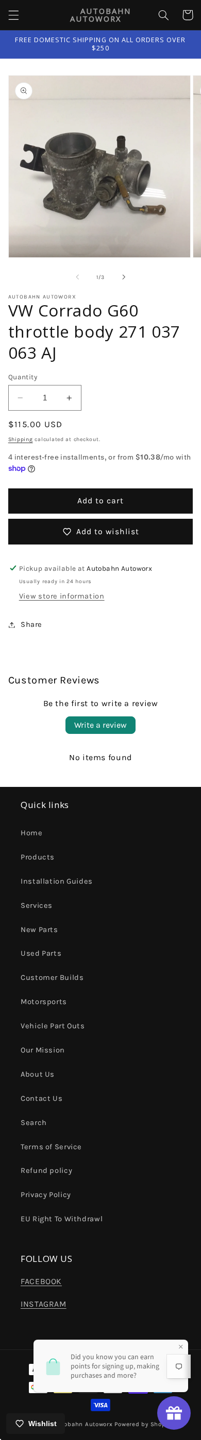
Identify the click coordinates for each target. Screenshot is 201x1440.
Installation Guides (57, 881)
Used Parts (41, 953)
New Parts (39, 929)
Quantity (22, 377)
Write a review (100, 725)
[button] (13, 15)
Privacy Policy (46, 1194)
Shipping (20, 439)
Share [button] (31, 624)
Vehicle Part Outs (53, 1026)
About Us (38, 1074)
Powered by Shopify (143, 1424)
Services (37, 905)
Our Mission (43, 1050)
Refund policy (46, 1170)
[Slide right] (123, 277)
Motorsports (44, 1001)
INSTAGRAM (43, 1304)
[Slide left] (77, 277)
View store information (62, 596)
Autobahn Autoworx (83, 1424)
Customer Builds (52, 977)
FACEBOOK (41, 1281)
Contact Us (41, 1098)
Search (34, 1122)
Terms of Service (51, 1147)
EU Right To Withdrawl (62, 1219)
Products (38, 857)
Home (32, 833)
